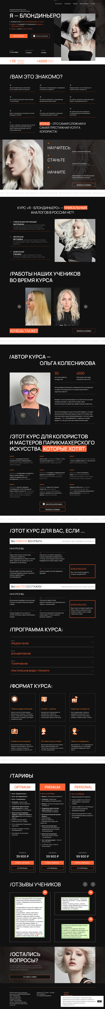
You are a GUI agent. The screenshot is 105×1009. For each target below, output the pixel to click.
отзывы (93, 3)
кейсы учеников (84, 3)
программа (67, 3)
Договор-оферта (66, 993)
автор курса (58, 3)
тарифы (75, 3)
